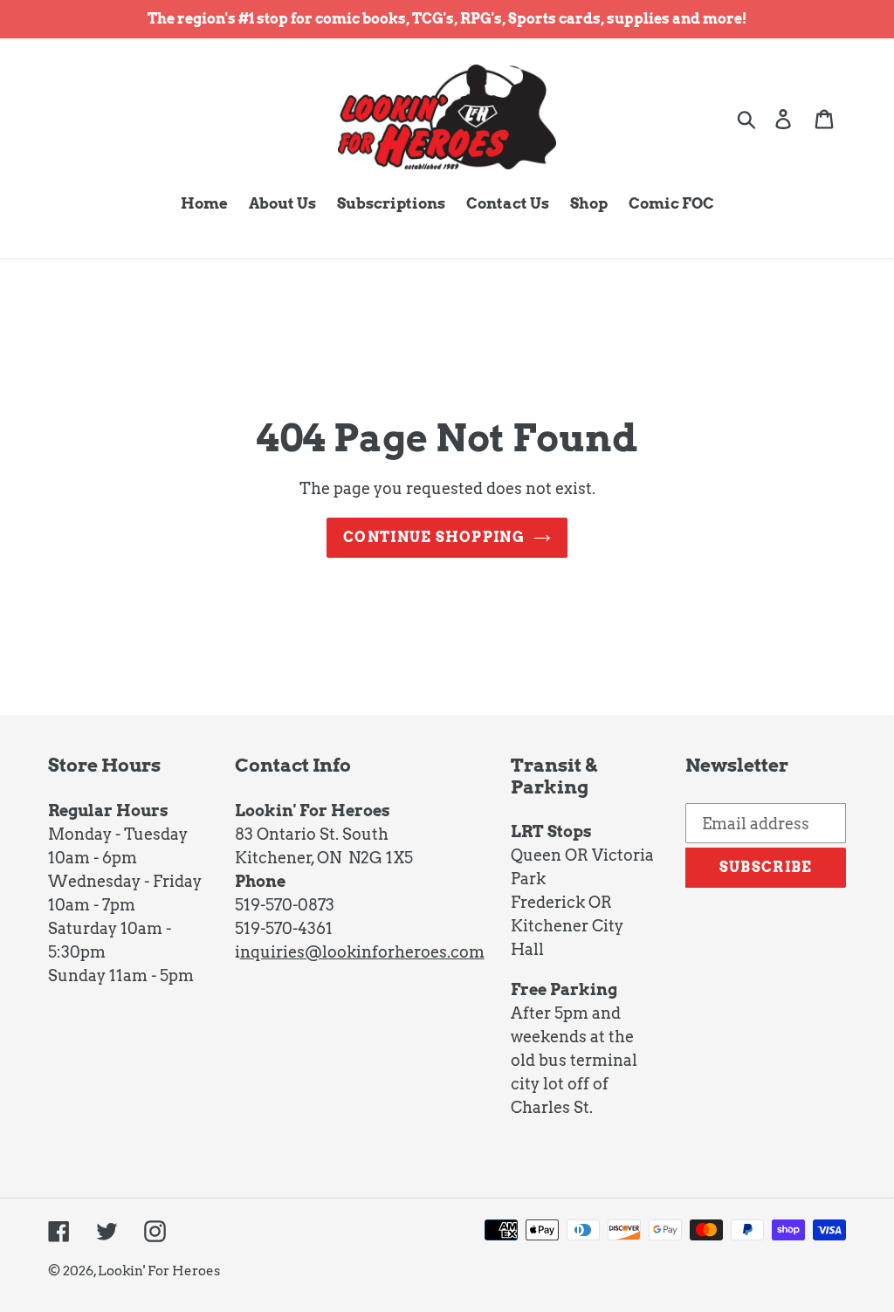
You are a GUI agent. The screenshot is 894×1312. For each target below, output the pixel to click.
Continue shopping (434, 537)
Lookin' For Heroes (159, 1271)
